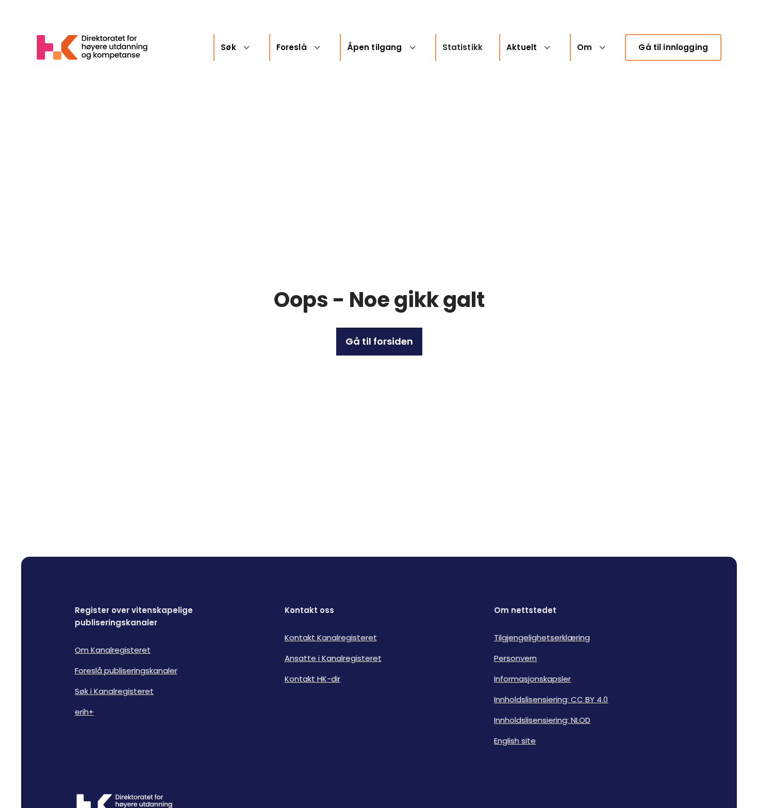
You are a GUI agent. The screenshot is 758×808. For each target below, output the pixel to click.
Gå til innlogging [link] (673, 47)
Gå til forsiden (379, 341)
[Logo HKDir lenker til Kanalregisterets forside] (98, 47)
